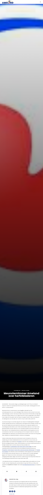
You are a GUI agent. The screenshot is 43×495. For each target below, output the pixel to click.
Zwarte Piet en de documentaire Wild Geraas (24, 450)
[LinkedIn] (36, 471)
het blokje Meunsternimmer (29, 464)
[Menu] (40, 1)
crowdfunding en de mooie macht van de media (20, 446)
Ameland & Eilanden (25, 390)
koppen (19, 441)
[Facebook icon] (10, 491)
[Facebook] (7, 471)
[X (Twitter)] (17, 471)
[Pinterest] (26, 471)
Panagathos (4, 450)
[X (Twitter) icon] (14, 491)
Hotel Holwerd (11, 450)
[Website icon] (12, 491)
